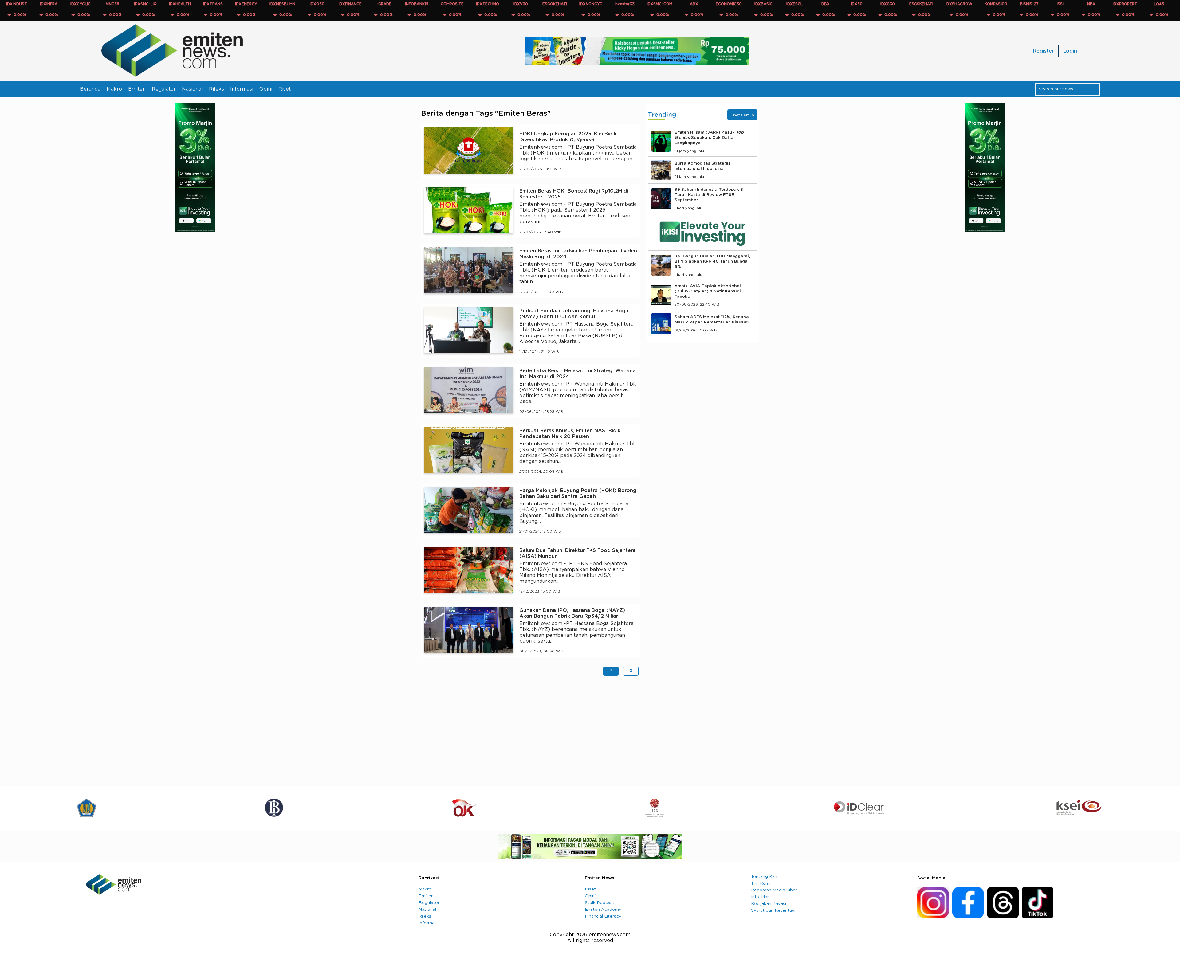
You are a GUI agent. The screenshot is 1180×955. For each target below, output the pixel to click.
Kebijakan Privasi (768, 904)
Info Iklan (760, 897)
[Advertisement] (530, 728)
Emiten (137, 89)
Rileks (216, 89)
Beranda (90, 89)
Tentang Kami (765, 877)
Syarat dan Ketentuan (774, 910)
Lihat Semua (742, 115)
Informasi (241, 89)
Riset (284, 89)
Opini (265, 89)
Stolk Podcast (599, 903)
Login (1070, 51)
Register (1043, 51)
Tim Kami (760, 883)
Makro (114, 89)
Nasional (192, 89)
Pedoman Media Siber (774, 890)
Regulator (164, 89)
